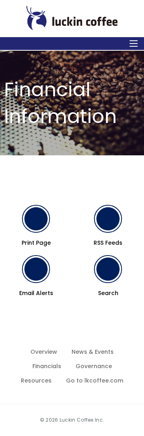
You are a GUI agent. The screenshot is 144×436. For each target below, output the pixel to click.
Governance (94, 366)
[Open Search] (134, 43)
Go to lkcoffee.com (94, 380)
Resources (36, 380)
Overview (43, 352)
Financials (46, 366)
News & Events (93, 352)
